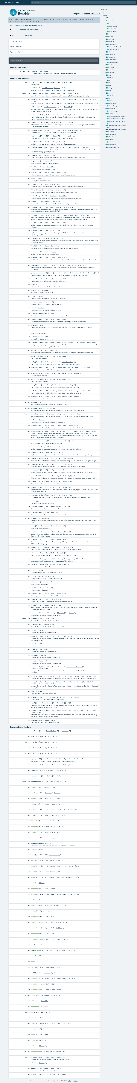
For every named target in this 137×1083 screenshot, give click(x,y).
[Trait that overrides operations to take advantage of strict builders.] (108, 119)
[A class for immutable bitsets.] (108, 36)
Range (111, 88)
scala (19, 10)
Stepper (45, 559)
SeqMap (111, 93)
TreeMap (111, 131)
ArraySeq (112, 34)
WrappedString (114, 147)
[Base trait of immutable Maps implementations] (108, 78)
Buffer (48, 618)
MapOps (111, 77)
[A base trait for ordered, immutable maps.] (108, 93)
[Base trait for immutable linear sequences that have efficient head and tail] (108, 60)
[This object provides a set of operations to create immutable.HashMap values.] (106, 39)
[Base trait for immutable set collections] (108, 98)
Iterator (42, 71)
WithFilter (61, 697)
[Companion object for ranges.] (106, 88)
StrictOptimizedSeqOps (117, 118)
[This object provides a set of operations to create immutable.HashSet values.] (106, 42)
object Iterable (92, 14)
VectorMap (112, 144)
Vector (111, 139)
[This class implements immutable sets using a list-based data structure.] (108, 70)
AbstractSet (113, 31)
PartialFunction (50, 107)
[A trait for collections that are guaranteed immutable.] (108, 54)
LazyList (112, 57)
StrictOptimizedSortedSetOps (115, 129)
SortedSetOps (113, 111)
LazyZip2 (70, 342)
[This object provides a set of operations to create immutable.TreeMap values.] (106, 132)
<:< (53, 636)
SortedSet (112, 108)
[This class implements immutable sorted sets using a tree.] (108, 137)
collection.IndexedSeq (52, 989)
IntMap (111, 52)
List (110, 65)
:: (109, 23)
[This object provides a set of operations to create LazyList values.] (106, 57)
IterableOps (62, 19)
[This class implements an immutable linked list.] (108, 57)
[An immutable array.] (108, 34)
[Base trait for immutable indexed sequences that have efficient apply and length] (108, 44)
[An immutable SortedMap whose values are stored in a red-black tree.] (108, 132)
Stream (111, 113)
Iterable (112, 54)
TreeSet (111, 137)
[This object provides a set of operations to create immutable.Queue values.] (106, 85)
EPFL (69, 1081)
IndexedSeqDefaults (115, 47)
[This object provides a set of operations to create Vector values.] (106, 139)
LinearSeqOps (113, 62)
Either (59, 431)
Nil (110, 80)
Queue (111, 85)
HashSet (111, 41)
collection (25, 10)
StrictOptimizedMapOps (117, 116)
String (68, 93)
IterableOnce (52, 82)
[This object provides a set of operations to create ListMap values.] (106, 67)
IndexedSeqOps (114, 49)
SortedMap (112, 103)
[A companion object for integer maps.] (106, 52)
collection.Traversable (53, 1051)
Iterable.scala (28, 35)
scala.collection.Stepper (44, 561)
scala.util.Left (87, 436)
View (37, 691)
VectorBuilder (114, 142)
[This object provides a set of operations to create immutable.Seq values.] (106, 90)
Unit (54, 252)
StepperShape (71, 559)
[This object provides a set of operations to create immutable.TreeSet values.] (106, 137)
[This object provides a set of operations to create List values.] (106, 65)
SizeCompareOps (44, 518)
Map (110, 75)
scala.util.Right (60, 437)
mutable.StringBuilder (51, 88)
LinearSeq (112, 59)
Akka (75, 1081)
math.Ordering (58, 356)
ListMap (111, 67)
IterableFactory (51, 319)
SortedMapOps (113, 106)
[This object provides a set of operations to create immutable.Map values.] (106, 75)
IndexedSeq (112, 44)
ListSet (111, 70)
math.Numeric (61, 441)
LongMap (111, 72)
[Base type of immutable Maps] (108, 75)
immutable (31, 10)
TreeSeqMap (112, 134)
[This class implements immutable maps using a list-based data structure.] (108, 67)
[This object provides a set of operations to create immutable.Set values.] (106, 98)
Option (71, 115)
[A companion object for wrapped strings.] (106, 147)
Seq (110, 90)
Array (55, 130)
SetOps (111, 101)
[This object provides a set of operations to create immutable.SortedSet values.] (106, 108)
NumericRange (113, 83)
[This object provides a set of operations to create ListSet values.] (106, 70)
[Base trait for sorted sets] (108, 108)
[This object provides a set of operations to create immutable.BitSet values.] (106, 36)
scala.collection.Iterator (40, 74)
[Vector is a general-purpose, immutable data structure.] (108, 139)
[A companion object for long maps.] (106, 72)
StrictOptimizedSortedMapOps (115, 125)
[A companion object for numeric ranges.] (106, 83)
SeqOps (111, 95)
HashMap (111, 39)
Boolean (77, 147)
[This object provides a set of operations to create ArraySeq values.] (106, 34)
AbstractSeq (113, 29)
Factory (47, 605)
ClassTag (60, 613)
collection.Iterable (41, 19)
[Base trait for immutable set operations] (108, 101)
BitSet (111, 36)
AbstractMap (113, 26)
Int (69, 130)
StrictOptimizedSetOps (117, 121)
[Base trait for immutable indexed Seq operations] (108, 49)
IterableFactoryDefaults (19, 21)
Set (110, 98)
